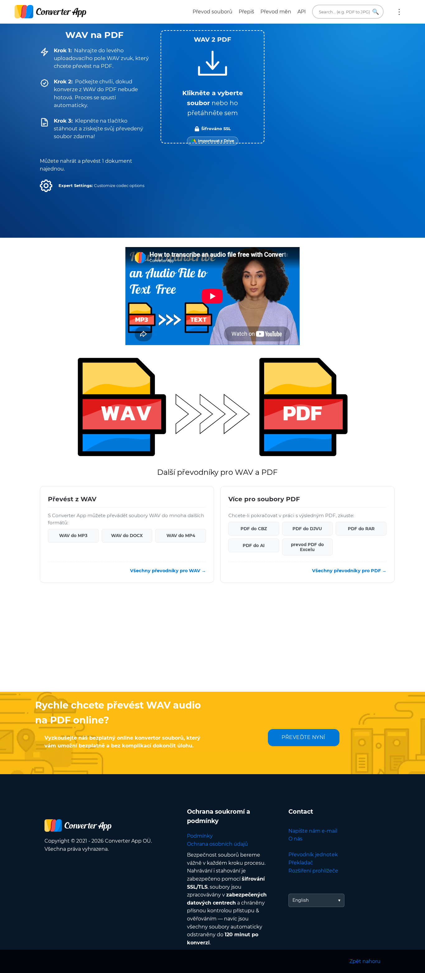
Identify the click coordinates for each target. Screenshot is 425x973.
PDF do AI (253, 545)
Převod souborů (212, 12)
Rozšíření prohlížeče (313, 871)
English (300, 900)
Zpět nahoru (365, 961)
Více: (399, 12)
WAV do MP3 (73, 535)
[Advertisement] (212, 641)
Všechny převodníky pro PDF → (349, 570)
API (301, 12)
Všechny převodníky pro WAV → (168, 570)
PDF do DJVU (307, 528)
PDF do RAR (361, 528)
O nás (295, 839)
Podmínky (200, 836)
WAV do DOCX (127, 535)
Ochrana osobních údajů (217, 844)
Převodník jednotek (313, 855)
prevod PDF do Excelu (307, 547)
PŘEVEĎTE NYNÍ (303, 737)
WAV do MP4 (180, 535)
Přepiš (246, 12)
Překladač (300, 863)
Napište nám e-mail (312, 831)
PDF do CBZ (254, 528)
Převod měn (275, 12)
